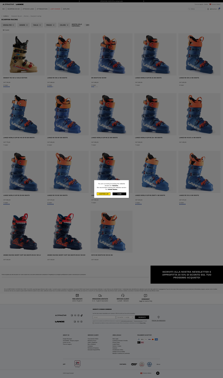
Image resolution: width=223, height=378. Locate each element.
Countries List (104, 194)
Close (119, 194)
